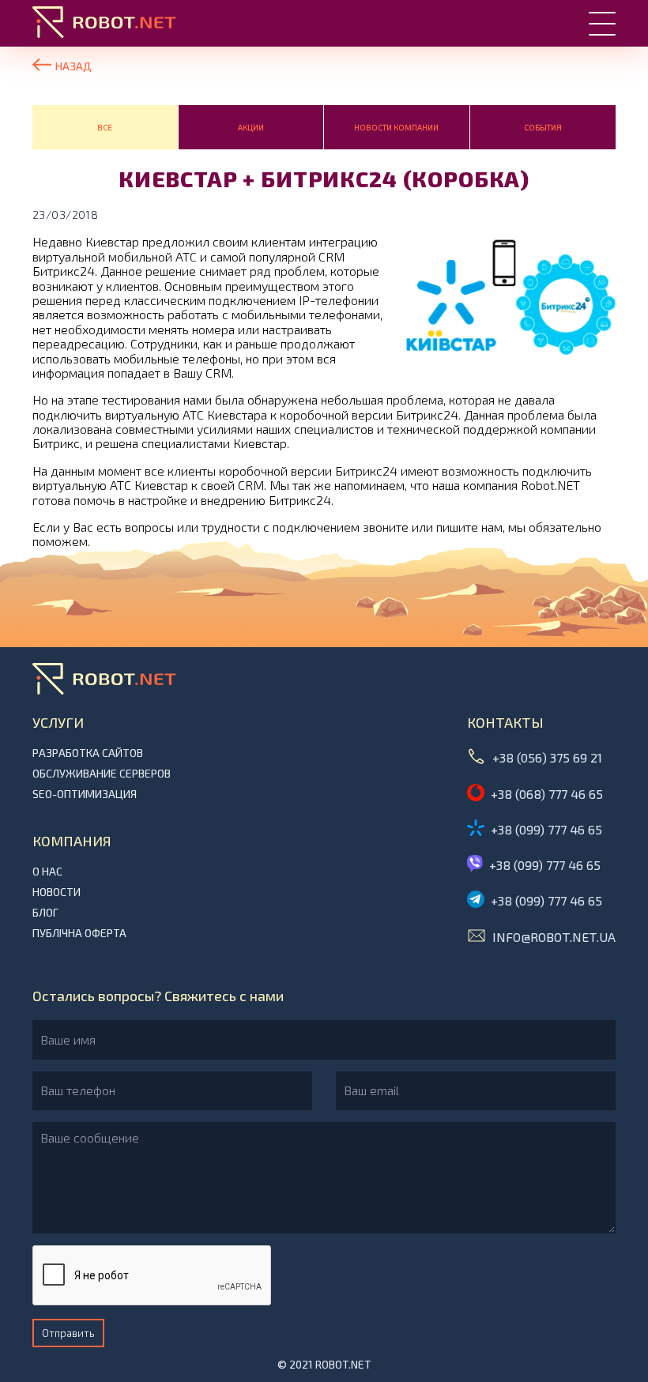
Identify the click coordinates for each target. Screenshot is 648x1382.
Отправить (68, 1333)
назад (73, 66)
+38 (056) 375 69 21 (547, 757)
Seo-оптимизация (84, 794)
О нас (47, 871)
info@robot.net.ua (554, 936)
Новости (56, 892)
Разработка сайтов (87, 753)
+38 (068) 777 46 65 (547, 793)
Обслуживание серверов (101, 773)
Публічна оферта (79, 933)
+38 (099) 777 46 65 (546, 829)
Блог (45, 912)
